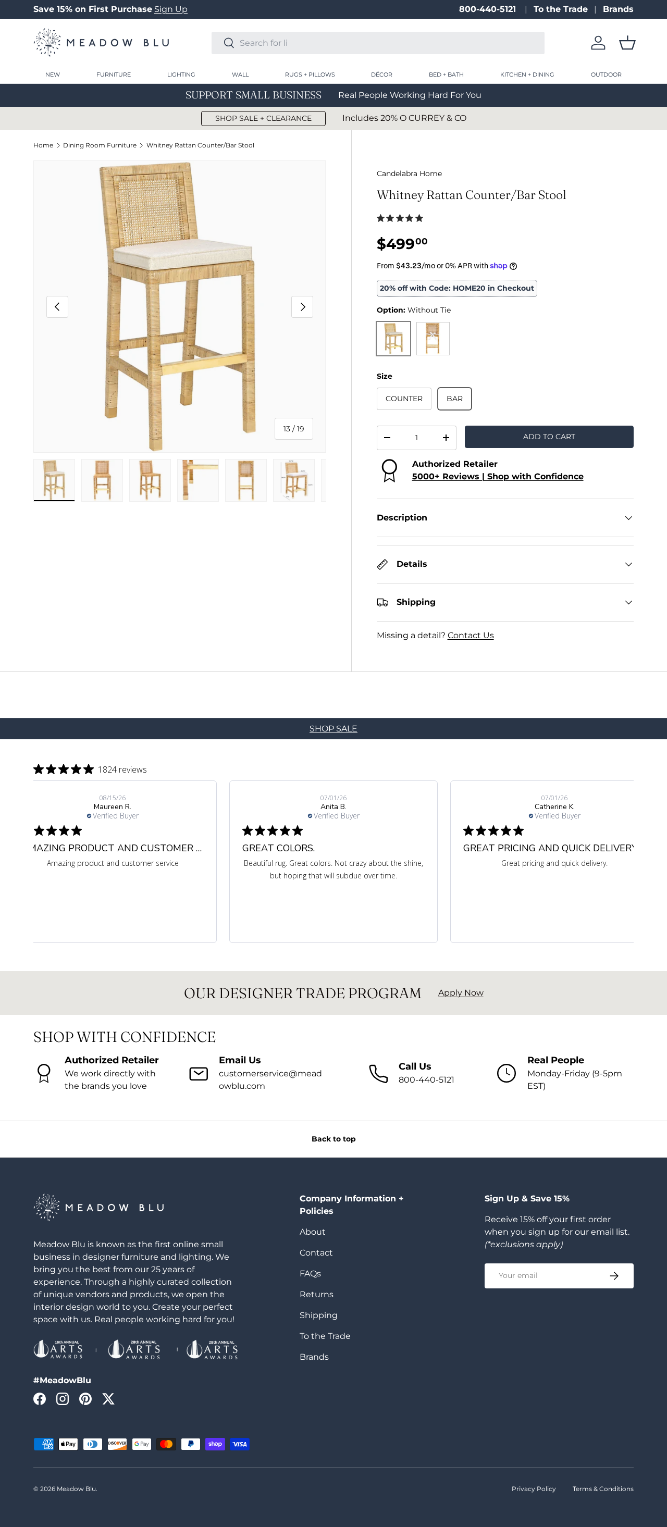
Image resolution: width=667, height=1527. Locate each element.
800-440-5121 (488, 9)
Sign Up (171, 9)
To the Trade (561, 9)
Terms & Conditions (603, 1489)
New (52, 74)
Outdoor (606, 74)
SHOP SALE (333, 729)
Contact (316, 1253)
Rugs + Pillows (310, 74)
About (313, 1232)
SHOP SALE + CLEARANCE (263, 118)
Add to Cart (549, 436)
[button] (627, 42)
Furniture (113, 74)
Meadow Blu (76, 1489)
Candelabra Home (409, 173)
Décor (381, 74)
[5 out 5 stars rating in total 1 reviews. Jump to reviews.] (402, 217)
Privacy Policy (534, 1489)
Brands (618, 9)
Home (43, 145)
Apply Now (461, 993)
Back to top (334, 1139)
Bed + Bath (446, 74)
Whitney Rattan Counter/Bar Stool (200, 145)
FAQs (310, 1273)
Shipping (319, 1315)
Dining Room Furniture (100, 145)
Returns (317, 1294)
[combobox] (378, 43)
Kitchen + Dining (527, 74)
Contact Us (471, 635)
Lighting (181, 74)
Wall (240, 74)
